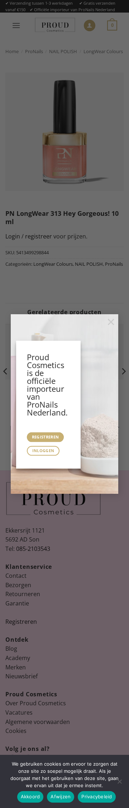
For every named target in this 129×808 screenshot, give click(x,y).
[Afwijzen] (119, 783)
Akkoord (30, 796)
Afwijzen (61, 796)
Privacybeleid (96, 796)
